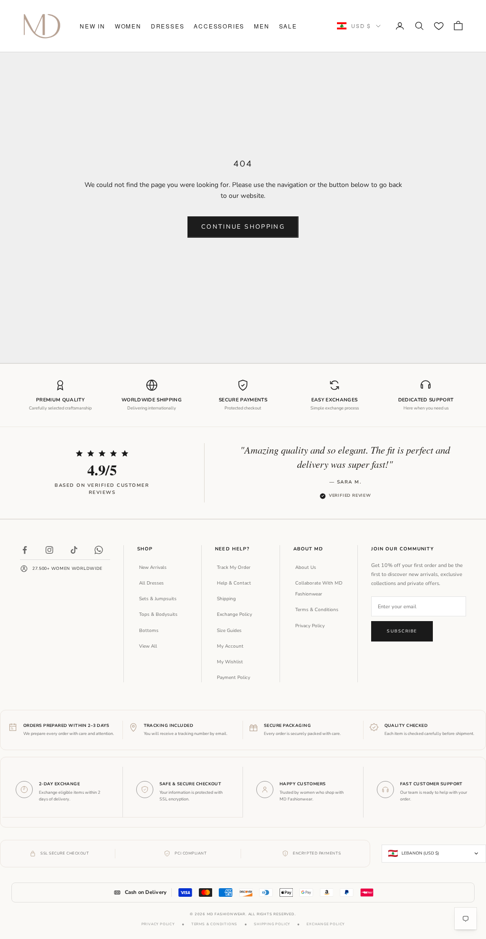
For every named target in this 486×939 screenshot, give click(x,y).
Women (128, 26)
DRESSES (168, 26)
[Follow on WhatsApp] (98, 550)
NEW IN (92, 26)
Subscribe (402, 631)
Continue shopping (243, 227)
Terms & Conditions (316, 609)
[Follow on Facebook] (24, 550)
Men (261, 26)
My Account (230, 646)
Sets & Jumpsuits (158, 598)
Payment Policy (233, 677)
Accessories (219, 26)
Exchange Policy (234, 614)
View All (148, 646)
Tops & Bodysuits (158, 614)
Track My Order (234, 567)
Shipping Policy (272, 924)
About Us (305, 567)
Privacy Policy (310, 626)
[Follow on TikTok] (74, 550)
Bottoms (149, 630)
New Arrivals (153, 567)
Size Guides (229, 630)
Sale (288, 26)
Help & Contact (234, 583)
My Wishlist (230, 662)
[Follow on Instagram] (49, 550)
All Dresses (151, 583)
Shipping (226, 598)
